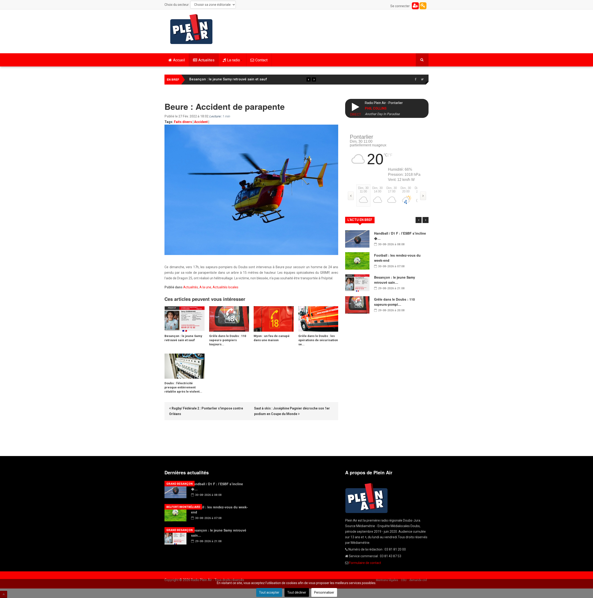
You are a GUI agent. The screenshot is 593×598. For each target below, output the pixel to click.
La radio (233, 60)
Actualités (190, 287)
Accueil (179, 60)
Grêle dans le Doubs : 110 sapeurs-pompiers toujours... (227, 340)
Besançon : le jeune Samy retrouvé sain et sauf (228, 79)
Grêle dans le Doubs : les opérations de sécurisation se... (318, 340)
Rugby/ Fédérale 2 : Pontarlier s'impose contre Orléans (206, 411)
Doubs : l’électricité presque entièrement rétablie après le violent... (183, 387)
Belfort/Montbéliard (183, 507)
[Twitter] (422, 79)
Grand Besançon (179, 483)
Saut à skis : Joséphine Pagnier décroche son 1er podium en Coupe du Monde (292, 411)
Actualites (206, 60)
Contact (261, 60)
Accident (201, 122)
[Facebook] (415, 79)
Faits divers (183, 122)
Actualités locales (225, 287)
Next (426, 220)
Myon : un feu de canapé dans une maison (272, 338)
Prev (419, 220)
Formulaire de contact (365, 563)
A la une (205, 287)
